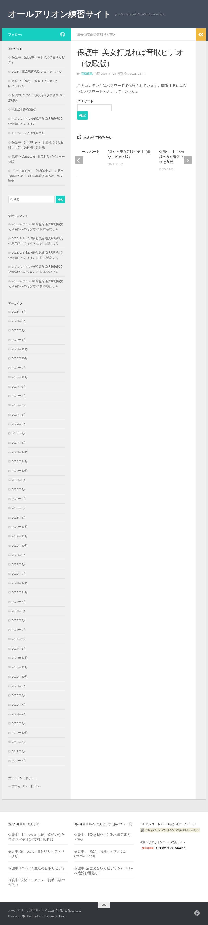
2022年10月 (20, 545)
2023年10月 (20, 471)
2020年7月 (19, 705)
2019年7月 (19, 761)
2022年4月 (19, 574)
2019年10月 (20, 733)
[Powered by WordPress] (23, 916)
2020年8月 (19, 695)
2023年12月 (20, 452)
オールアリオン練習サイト (59, 14)
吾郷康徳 (87, 73)
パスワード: (85, 101)
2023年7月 (19, 489)
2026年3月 (19, 321)
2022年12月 (20, 527)
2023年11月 (20, 461)
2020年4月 (19, 714)
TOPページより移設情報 (28, 133)
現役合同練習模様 (24, 109)
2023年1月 (19, 517)
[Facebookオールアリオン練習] (62, 34)
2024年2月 (19, 433)
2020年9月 (19, 686)
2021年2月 (19, 639)
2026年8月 (19, 311)
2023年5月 (19, 508)
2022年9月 (19, 555)
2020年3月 (19, 723)
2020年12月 (20, 658)
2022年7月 (19, 564)
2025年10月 (20, 358)
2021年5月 (19, 620)
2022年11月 (20, 536)
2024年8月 (19, 396)
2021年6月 (19, 611)
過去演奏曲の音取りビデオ (96, 34)
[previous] (79, 160)
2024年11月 (20, 377)
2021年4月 (19, 630)
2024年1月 (19, 442)
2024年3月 (19, 424)
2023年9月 (19, 480)
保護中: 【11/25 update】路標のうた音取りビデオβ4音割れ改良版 (182, 157)
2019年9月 (19, 742)
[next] (188, 160)
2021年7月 (19, 602)
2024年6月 (19, 405)
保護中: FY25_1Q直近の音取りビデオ (36, 868)
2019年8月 (19, 751)
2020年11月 (20, 667)
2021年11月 (20, 592)
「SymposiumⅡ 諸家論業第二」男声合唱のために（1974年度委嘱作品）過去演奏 (36, 176)
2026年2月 (19, 330)
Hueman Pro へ (57, 916)
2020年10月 (20, 676)
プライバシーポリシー (27, 786)
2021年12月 (20, 583)
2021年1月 (19, 648)
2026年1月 (19, 340)
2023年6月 (19, 499)
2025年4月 (19, 368)
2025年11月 (20, 349)
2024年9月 (19, 386)
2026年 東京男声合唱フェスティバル (37, 71)
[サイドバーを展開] (201, 34)
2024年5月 (19, 414)
